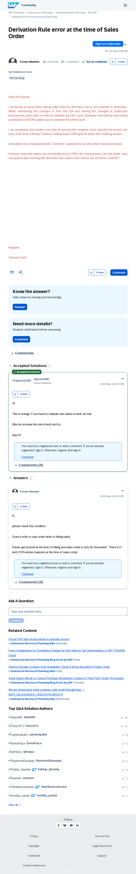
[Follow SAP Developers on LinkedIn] (77, 825)
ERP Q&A (92, 13)
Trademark (34, 855)
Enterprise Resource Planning (70, 13)
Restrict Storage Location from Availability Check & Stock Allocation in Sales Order (59, 666)
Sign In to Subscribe (107, 43)
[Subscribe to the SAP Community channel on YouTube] (71, 825)
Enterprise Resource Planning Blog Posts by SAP (42, 659)
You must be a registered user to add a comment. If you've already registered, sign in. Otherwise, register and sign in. (63, 448)
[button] (112, 62)
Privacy (34, 836)
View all (13, 804)
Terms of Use (102, 836)
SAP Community (16, 13)
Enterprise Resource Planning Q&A (33, 643)
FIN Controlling (17, 78)
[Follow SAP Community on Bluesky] (64, 825)
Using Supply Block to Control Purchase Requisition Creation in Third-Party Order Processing (65, 678)
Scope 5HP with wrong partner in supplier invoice (38, 639)
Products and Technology (40, 13)
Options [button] (125, 44)
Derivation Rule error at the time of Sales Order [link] (34, 17)
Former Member (30, 61)
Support (102, 855)
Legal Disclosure (102, 846)
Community (29, 5)
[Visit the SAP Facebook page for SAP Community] (58, 825)
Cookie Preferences (34, 865)
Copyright (33, 846)
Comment (119, 272)
